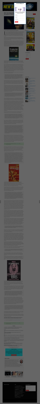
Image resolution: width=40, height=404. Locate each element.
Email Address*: (16, 19)
